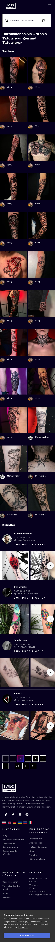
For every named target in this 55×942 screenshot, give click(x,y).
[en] (9, 822)
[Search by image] (43, 20)
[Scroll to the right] (50, 565)
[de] (14, 822)
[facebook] (12, 814)
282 (18, 766)
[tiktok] (5, 814)
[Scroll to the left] (4, 565)
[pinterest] (27, 814)
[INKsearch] (11, 6)
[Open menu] (49, 5)
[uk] (20, 822)
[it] (30, 822)
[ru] (25, 822)
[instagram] (19, 814)
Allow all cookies (27, 936)
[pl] (4, 822)
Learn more (23, 927)
